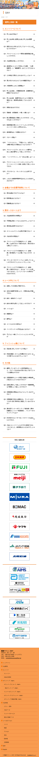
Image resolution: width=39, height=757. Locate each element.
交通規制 (6, 742)
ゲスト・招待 (7, 706)
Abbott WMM (7, 677)
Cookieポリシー (31, 755)
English (5, 749)
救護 (5, 728)
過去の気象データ (9, 717)
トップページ (6, 662)
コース (6, 724)
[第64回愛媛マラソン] (19, 7)
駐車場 (6, 738)
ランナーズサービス (9, 713)
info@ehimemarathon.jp (13, 658)
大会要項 (5, 666)
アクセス (6, 731)
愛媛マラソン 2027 (9, 755)
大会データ (7, 710)
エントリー (7, 673)
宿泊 (5, 735)
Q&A (4, 745)
